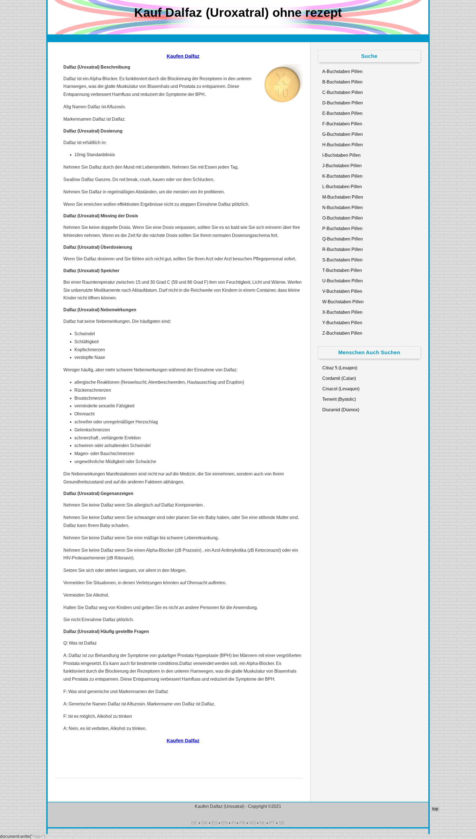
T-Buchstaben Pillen (342, 270)
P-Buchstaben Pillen (342, 228)
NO (252, 823)
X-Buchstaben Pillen (342, 312)
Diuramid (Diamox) (340, 409)
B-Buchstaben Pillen (342, 82)
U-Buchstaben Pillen (342, 280)
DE (194, 823)
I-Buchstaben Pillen (341, 155)
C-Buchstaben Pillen (342, 92)
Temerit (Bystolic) (339, 399)
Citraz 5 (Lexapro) (339, 368)
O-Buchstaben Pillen (342, 218)
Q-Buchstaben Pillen (342, 239)
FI (234, 823)
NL (262, 823)
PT (272, 823)
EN (224, 823)
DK (204, 823)
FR (242, 823)
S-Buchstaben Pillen (342, 260)
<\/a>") (39, 836)
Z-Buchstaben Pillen (342, 333)
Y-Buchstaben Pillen (342, 322)
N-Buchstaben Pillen (342, 207)
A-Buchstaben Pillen (342, 71)
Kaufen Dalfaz (183, 56)
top (435, 808)
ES (215, 823)
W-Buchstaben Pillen (343, 301)
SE (282, 823)
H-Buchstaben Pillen (342, 144)
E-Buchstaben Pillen (342, 113)
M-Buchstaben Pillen (342, 197)
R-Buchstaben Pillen (342, 249)
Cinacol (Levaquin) (340, 388)
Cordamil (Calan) (339, 378)
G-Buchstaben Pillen (342, 134)
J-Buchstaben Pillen (342, 165)
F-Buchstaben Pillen (342, 123)
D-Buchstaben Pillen (342, 103)
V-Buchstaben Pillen (342, 291)
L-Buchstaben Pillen (342, 186)
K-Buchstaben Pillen (342, 176)
